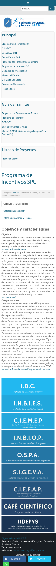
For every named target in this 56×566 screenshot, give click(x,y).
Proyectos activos (10, 158)
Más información (9, 297)
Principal (15, 192)
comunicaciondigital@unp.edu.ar (28, 550)
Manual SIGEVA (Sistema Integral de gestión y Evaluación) (24, 133)
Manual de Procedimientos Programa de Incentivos (25, 369)
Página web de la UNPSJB (13, 538)
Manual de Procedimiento (13, 249)
